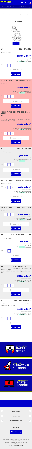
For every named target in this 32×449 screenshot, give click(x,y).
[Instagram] (20, 432)
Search (30, 6)
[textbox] (14, 6)
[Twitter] (12, 432)
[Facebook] (16, 432)
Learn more (28, 61)
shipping (28, 58)
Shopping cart (30, 2)
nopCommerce (19, 445)
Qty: (2, 64)
